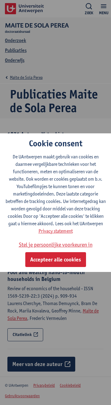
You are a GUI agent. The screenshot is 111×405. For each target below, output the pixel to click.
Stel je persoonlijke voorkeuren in (55, 244)
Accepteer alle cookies (55, 259)
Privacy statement (56, 231)
